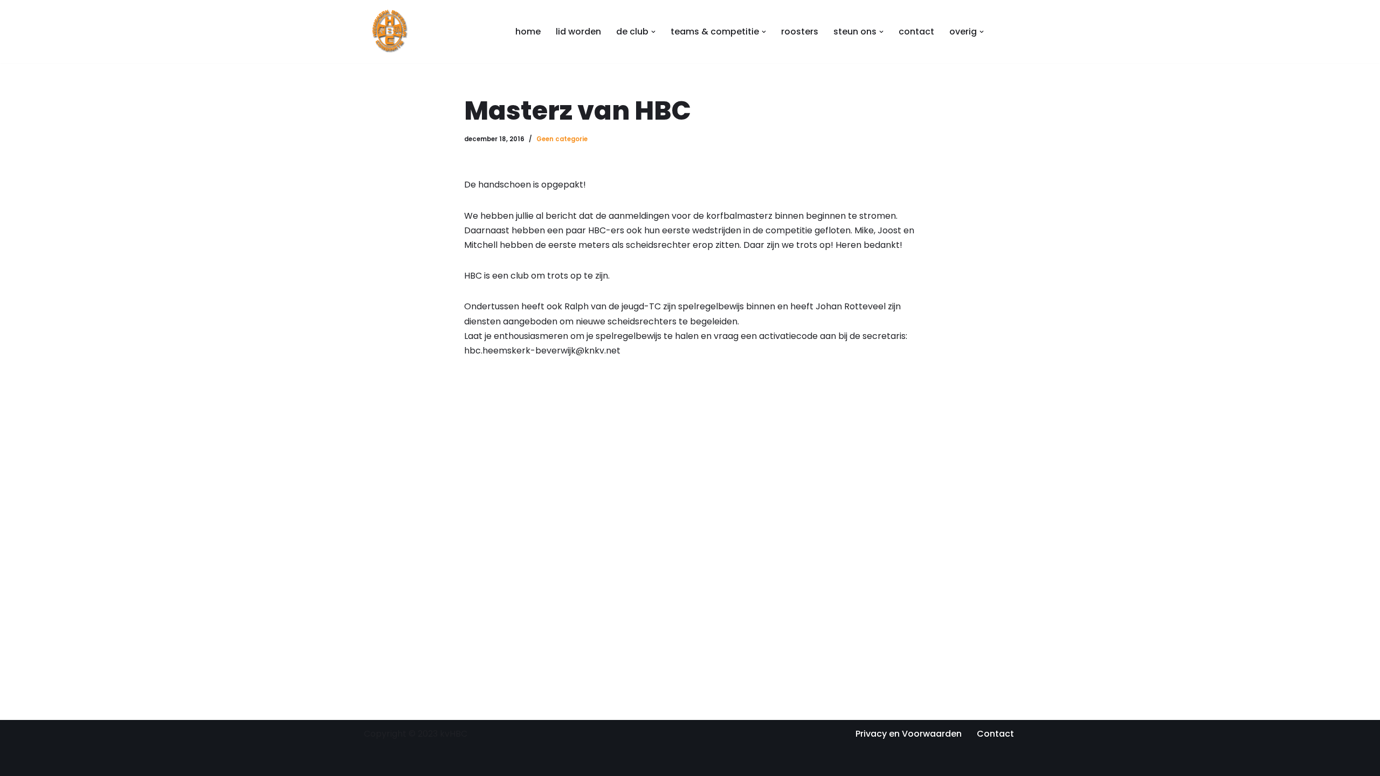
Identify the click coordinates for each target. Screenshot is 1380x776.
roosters (799, 31)
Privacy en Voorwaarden (908, 734)
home (528, 31)
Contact (995, 734)
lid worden (578, 31)
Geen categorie (562, 139)
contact (916, 31)
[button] (653, 32)
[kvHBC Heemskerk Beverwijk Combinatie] (391, 31)
